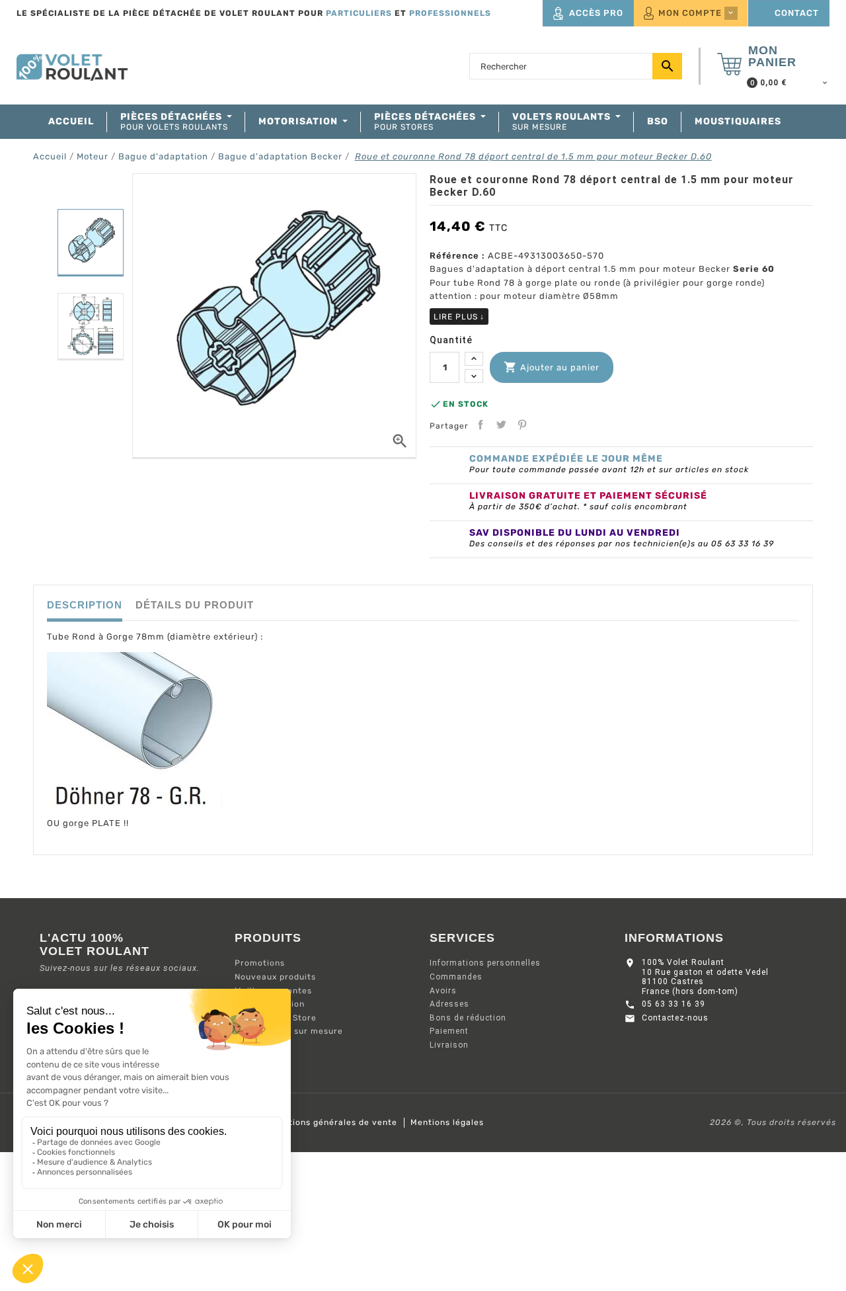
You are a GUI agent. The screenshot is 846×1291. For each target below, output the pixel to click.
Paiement (449, 1031)
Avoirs (443, 990)
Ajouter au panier (551, 367)
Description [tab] (84, 604)
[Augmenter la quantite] (474, 359)
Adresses (449, 1004)
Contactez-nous (675, 1017)
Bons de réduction (468, 1017)
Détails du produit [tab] (194, 604)
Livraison (449, 1045)
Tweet (501, 424)
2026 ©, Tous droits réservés (773, 1122)
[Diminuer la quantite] (474, 376)
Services (462, 937)
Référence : (457, 256)
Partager (480, 424)
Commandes (456, 976)
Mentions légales (447, 1122)
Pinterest (522, 424)
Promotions (260, 963)
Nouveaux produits (275, 976)
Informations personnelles (485, 963)
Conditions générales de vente (330, 1122)
